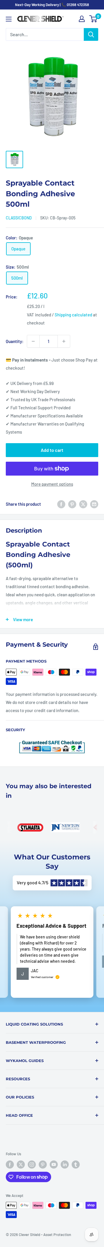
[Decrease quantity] (33, 341)
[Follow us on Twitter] (21, 1164)
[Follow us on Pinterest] (43, 1164)
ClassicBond (19, 217)
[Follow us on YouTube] (54, 1164)
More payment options (52, 484)
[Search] (91, 34)
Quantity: (14, 341)
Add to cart (52, 450)
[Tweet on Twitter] (83, 504)
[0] (93, 18)
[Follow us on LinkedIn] (65, 1164)
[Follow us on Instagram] (32, 1164)
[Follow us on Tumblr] (76, 1164)
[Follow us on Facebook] (10, 1164)
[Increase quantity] (64, 341)
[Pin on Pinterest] (72, 504)
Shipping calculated (73, 314)
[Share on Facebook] (61, 504)
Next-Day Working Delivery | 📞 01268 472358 (52, 4)
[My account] (82, 19)
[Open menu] (9, 19)
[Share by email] (94, 504)
